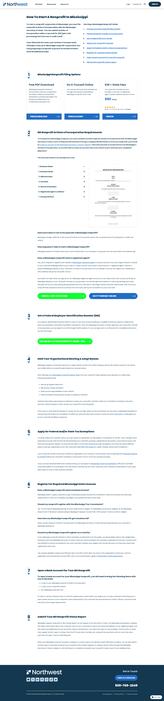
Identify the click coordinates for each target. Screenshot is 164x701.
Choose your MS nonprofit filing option (103, 29)
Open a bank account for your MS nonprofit (106, 57)
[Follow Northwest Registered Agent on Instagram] (46, 679)
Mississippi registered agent (84, 262)
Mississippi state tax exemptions (104, 464)
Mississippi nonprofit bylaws (64, 375)
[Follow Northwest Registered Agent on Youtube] (28, 679)
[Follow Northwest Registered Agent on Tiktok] (51, 679)
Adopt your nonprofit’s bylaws (100, 43)
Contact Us (137, 4)
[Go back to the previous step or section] (29, 71)
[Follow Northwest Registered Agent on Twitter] (33, 679)
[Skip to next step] (29, 77)
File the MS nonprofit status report (101, 62)
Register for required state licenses (102, 53)
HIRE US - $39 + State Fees (54, 296)
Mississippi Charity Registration (110, 556)
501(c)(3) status (87, 447)
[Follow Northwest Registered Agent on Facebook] (42, 679)
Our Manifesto (107, 694)
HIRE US (110, 116)
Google (128, 109)
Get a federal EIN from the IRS (99, 38)
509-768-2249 (126, 685)
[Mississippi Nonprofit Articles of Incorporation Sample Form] (113, 195)
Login (128, 4)
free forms (118, 414)
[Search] (145, 4)
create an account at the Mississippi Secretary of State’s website (65, 145)
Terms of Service (132, 694)
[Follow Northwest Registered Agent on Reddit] (56, 679)
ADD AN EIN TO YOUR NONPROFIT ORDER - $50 (62, 341)
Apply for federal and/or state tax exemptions (107, 48)
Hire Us (155, 4)
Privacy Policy (119, 694)
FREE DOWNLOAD (38, 116)
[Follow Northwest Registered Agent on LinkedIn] (37, 679)
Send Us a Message (126, 678)
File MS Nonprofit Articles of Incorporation (105, 34)
